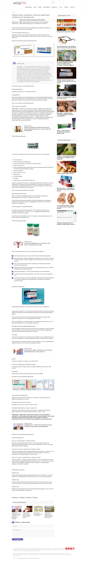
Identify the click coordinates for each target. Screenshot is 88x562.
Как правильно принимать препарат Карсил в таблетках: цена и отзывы (49, 516)
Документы (54, 7)
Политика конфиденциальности (33, 558)
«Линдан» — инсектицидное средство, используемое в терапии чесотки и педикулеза (66, 158)
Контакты (72, 7)
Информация (46, 7)
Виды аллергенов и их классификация (38, 515)
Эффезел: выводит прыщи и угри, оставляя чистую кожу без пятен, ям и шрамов (66, 81)
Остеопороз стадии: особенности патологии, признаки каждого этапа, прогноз (38, 350)
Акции (39, 7)
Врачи (35, 7)
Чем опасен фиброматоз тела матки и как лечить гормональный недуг (37, 244)
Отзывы (66, 7)
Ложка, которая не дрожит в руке (65, 173)
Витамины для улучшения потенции (66, 31)
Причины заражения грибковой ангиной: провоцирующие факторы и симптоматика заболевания (37, 129)
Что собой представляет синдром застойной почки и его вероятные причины (65, 207)
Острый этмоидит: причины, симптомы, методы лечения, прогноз (27, 516)
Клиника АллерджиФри (22, 558)
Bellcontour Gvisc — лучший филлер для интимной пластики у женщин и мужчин (66, 190)
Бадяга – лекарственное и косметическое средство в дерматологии (63, 132)
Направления (28, 7)
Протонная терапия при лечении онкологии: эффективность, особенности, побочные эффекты (65, 64)
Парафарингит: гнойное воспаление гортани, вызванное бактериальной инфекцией (38, 425)
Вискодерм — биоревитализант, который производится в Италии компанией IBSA (65, 115)
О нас (60, 7)
